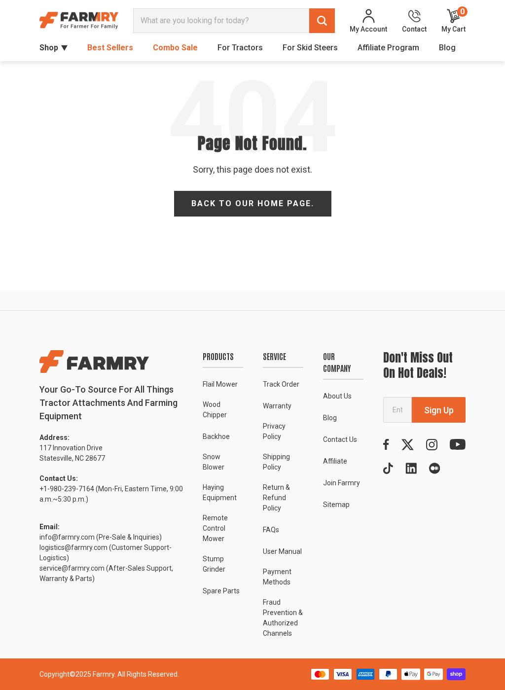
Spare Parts (221, 591)
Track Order (281, 384)
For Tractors (240, 47)
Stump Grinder (214, 564)
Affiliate (335, 461)
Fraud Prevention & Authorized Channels (283, 617)
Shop (48, 47)
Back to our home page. (252, 203)
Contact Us (340, 439)
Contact (414, 29)
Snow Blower (213, 462)
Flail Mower (220, 384)
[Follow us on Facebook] (386, 444)
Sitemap (336, 504)
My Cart (453, 20)
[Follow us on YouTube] (458, 444)
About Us (337, 396)
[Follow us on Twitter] (407, 444)
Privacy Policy (274, 431)
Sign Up (439, 410)
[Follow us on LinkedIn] (411, 468)
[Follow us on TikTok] (388, 468)
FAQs (271, 530)
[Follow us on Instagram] (431, 444)
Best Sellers (110, 47)
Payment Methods (277, 577)
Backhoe (216, 436)
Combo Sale (175, 47)
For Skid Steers (310, 47)
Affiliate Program (388, 47)
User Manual (282, 551)
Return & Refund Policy (276, 497)
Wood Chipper (215, 409)
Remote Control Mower (215, 528)
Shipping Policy (276, 462)
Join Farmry (341, 483)
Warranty (277, 406)
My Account (368, 29)
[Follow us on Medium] (434, 468)
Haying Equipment (220, 492)
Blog (447, 47)
